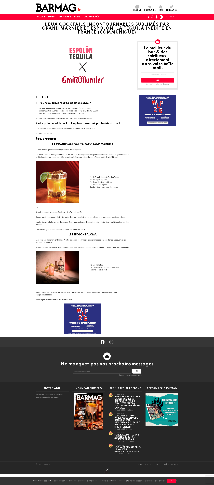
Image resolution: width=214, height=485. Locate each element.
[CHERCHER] (152, 16)
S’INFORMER (65, 17)
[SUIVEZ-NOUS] (148, 16)
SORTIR (51, 17)
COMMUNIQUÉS (91, 17)
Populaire (150, 10)
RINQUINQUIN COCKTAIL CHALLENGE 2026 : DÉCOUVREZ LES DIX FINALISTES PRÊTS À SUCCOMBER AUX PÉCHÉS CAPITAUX (127, 402)
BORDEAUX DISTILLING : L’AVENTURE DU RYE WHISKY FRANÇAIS (126, 437)
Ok (171, 481)
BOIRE (77, 17)
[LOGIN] (156, 16)
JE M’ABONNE (171, 17)
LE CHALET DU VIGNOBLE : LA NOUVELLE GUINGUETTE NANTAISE (127, 449)
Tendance (171, 10)
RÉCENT (137, 10)
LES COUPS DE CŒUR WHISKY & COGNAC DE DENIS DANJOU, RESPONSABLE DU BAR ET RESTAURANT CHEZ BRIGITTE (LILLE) (127, 421)
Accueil (139, 464)
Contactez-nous (151, 464)
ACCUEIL (41, 17)
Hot (161, 10)
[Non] (177, 480)
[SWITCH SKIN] (161, 17)
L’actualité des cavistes (169, 464)
